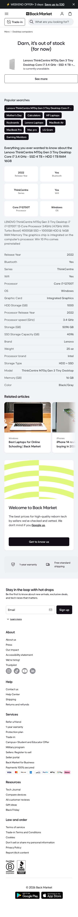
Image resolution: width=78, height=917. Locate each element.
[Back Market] (39, 13)
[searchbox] (53, 21)
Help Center (13, 694)
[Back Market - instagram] (9, 671)
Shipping (11, 699)
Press (9, 644)
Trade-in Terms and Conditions (23, 832)
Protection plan (14, 732)
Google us (38, 525)
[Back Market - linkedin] (33, 671)
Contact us (12, 689)
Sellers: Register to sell (18, 752)
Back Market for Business (20, 762)
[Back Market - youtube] (25, 671)
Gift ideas (11, 804)
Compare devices (16, 794)
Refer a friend (13, 721)
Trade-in (10, 737)
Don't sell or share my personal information (30, 842)
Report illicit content (17, 852)
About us (11, 639)
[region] (39, 428)
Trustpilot (11, 665)
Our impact (12, 649)
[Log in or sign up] (62, 13)
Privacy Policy (13, 847)
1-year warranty (14, 727)
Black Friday (12, 809)
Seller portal (12, 757)
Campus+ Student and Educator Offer (27, 742)
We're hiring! (13, 660)
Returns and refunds (17, 704)
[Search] (31, 22)
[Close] (74, 4)
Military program (15, 747)
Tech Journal (13, 789)
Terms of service (15, 827)
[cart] (70, 13)
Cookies (10, 837)
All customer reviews (18, 799)
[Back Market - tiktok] (17, 671)
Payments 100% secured (20, 767)
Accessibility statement (19, 654)
